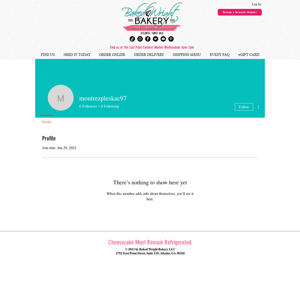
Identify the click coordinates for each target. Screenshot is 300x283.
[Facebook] (147, 39)
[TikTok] (132, 39)
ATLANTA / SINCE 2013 (152, 33)
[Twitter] (155, 39)
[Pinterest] (171, 39)
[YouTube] (163, 39)
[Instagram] (140, 39)
